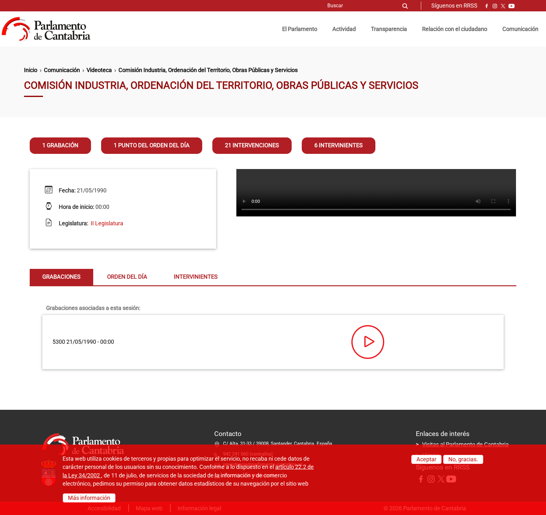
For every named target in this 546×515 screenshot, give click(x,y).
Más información (89, 497)
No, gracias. (463, 459)
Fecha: (67, 190)
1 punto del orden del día (152, 145)
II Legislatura (107, 223)
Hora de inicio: (76, 207)
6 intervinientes (338, 145)
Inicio (30, 70)
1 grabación (60, 145)
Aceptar (426, 459)
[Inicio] (48, 29)
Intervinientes (196, 277)
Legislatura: (73, 223)
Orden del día (127, 277)
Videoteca (99, 70)
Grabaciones (61, 277)
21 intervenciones (252, 145)
